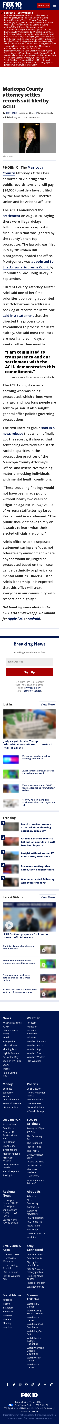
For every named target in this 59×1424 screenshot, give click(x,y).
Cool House (9, 1141)
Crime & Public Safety (10, 1032)
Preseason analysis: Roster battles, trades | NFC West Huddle (16, 978)
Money (8, 1084)
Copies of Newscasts (33, 1212)
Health (6, 1037)
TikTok (6, 1303)
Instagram (8, 1307)
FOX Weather (34, 1060)
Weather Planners (36, 1041)
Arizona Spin (9, 1124)
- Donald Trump (35, 1111)
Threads (7, 1319)
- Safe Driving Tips (10, 1074)
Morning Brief (10, 1049)
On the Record (34, 1165)
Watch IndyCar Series (34, 1333)
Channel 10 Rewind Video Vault (10, 1135)
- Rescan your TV (36, 1233)
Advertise (32, 1196)
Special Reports (11, 1171)
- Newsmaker (34, 1103)
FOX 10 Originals (33, 1122)
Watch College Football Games (35, 1312)
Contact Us (33, 1207)
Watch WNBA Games (34, 1359)
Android (34, 618)
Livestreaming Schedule (10, 1267)
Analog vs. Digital (36, 1128)
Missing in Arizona (8, 1159)
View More (48, 704)
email (45, 1384)
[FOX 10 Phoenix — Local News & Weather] (12, 5)
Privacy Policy (33, 687)
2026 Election (34, 1088)
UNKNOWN (33, 1176)
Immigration (9, 1041)
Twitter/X (7, 1315)
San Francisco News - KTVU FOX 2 (10, 1212)
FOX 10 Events (34, 1258)
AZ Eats (31, 1132)
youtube (26, 1384)
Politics (32, 1084)
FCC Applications (36, 1217)
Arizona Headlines (12, 1022)
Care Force (8, 1128)
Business (7, 1088)
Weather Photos (35, 1053)
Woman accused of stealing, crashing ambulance (36, 757)
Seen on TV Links (12, 1060)
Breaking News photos (35, 1277)
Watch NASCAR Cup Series (35, 1326)
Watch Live (43, 5)
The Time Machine (32, 1171)
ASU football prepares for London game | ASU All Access (26, 935)
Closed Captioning (32, 1202)
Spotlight (7, 1175)
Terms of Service (31, 690)
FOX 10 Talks (34, 1146)
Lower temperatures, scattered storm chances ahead (38, 772)
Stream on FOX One (34, 1297)
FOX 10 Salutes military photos (35, 1270)
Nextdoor (8, 1327)
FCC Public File (34, 1221)
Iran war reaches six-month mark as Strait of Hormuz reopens (20, 991)
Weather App (34, 1049)
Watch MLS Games (33, 1366)
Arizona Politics (35, 1099)
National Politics (35, 1107)
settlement (11, 216)
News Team (33, 1225)
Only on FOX (11, 1120)
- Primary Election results (36, 1094)
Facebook (8, 1311)
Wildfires (31, 1037)
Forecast (31, 1022)
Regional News (9, 1193)
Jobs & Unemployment (11, 1098)
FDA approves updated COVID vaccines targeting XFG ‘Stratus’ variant (38, 788)
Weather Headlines (32, 1032)
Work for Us (33, 1237)
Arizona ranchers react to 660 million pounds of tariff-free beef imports (38, 842)
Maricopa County (45, 113)
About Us (33, 1191)
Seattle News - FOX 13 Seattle (10, 1221)
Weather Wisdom (36, 1057)
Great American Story (35, 1156)
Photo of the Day (36, 1282)
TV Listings (32, 1229)
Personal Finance (12, 1103)
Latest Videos (13, 897)
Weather (33, 1018)
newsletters (51, 1384)
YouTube (7, 1299)
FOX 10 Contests (36, 1254)
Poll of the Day (11, 1057)
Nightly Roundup (11, 1053)
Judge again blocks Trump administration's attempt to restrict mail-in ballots (28, 744)
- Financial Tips (10, 1107)
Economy (8, 1092)
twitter (14, 1384)
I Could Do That (35, 1161)
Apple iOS (15, 618)
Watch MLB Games (33, 1319)
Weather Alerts (35, 1045)
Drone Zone (9, 1145)
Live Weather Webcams (10, 1260)
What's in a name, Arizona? (36, 1182)
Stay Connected (35, 1248)
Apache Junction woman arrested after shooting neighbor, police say (36, 827)
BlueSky (7, 1323)
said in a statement (18, 315)
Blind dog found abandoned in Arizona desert (19, 947)
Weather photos (35, 1286)
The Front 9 (33, 1150)
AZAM (6, 1026)
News (7, 1018)
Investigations (10, 1149)
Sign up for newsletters (33, 1264)
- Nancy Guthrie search (11, 1166)
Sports (6, 1064)
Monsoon (32, 1026)
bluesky (38, 1384)
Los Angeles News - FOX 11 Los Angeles (11, 1203)
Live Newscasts (11, 1254)
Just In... (8, 704)
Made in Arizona (11, 1153)
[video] (29, 917)
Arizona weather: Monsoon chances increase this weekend (19, 962)
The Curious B (34, 1142)
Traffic (6, 1068)
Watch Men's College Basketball (34, 1340)
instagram (20, 1384)
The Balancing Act (34, 1137)
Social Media (12, 1295)
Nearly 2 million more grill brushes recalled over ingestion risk (38, 802)
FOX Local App (10, 1272)
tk (32, 1384)
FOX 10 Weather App (11, 1277)
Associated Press (27, 113)
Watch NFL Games (33, 1305)
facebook (7, 1384)
